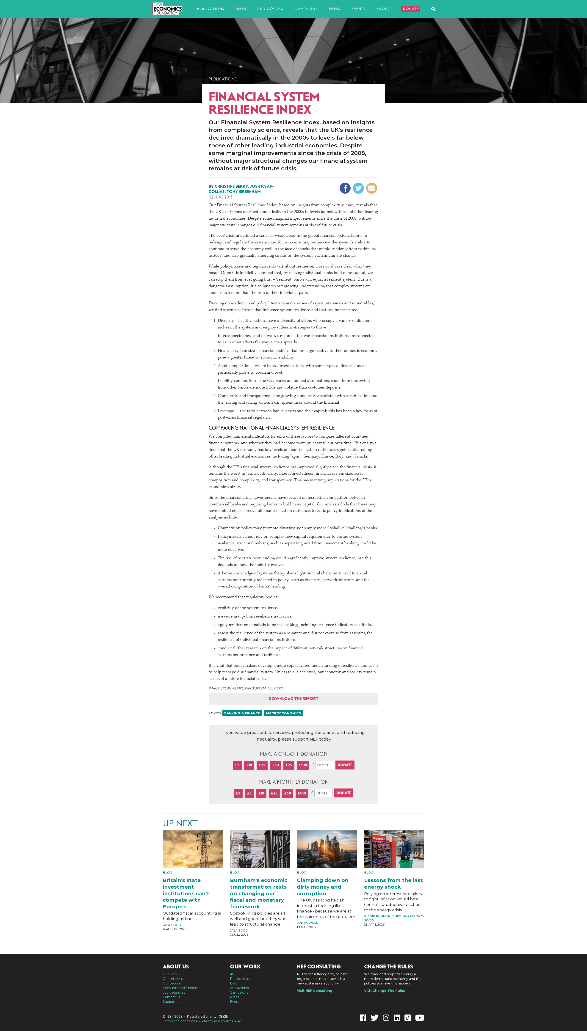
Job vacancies (174, 992)
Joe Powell (307, 922)
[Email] (372, 188)
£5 (237, 765)
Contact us (171, 997)
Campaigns (306, 9)
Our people (172, 983)
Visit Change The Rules (384, 991)
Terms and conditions (180, 1021)
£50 (275, 765)
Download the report (293, 698)
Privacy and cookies (217, 1021)
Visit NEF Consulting (314, 991)
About (383, 9)
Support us (171, 1002)
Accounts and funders (180, 988)
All (232, 974)
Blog (241, 9)
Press (335, 9)
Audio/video (270, 9)
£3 (238, 793)
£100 (303, 765)
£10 (249, 765)
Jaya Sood (172, 925)
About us (176, 967)
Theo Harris (403, 916)
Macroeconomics (283, 713)
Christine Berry (231, 186)
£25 (262, 765)
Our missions (173, 979)
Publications (210, 9)
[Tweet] (359, 188)
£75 (289, 765)
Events (358, 9)
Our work (170, 974)
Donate (411, 9)
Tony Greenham (244, 191)
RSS (241, 1021)
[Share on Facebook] (346, 188)
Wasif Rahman (377, 916)
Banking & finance (242, 713)
